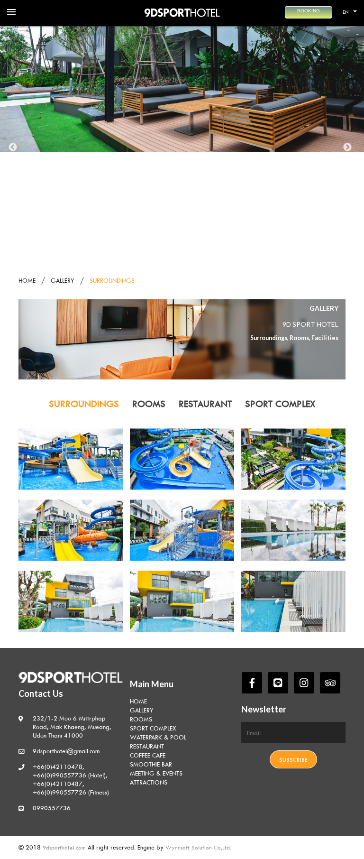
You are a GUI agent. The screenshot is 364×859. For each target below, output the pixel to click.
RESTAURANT (205, 403)
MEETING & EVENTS (156, 773)
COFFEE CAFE (147, 755)
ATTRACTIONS (148, 782)
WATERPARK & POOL (158, 737)
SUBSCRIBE (293, 759)
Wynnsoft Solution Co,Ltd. (198, 847)
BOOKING (308, 10)
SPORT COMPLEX (280, 403)
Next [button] (347, 147)
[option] (182, 89)
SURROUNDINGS (84, 403)
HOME (27, 280)
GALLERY (62, 280)
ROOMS (148, 403)
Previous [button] (13, 147)
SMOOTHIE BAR (151, 764)
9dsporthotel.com (65, 847)
